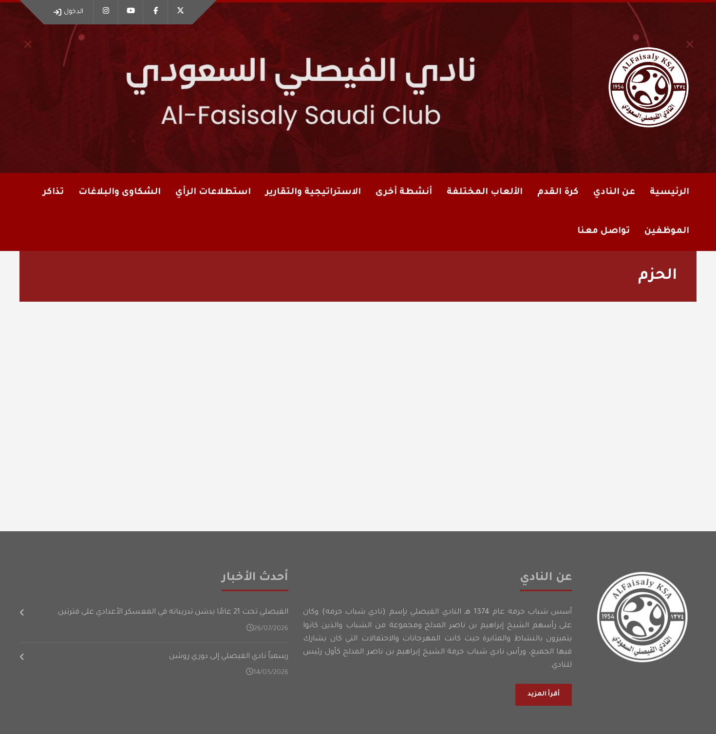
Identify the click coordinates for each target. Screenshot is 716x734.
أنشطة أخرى (404, 192)
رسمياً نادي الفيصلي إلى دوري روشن (228, 657)
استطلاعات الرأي (213, 192)
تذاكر (53, 192)
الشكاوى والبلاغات (119, 192)
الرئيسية (669, 192)
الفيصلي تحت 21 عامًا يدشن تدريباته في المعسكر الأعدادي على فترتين (173, 612)
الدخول (73, 12)
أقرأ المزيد (544, 694)
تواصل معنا (603, 231)
